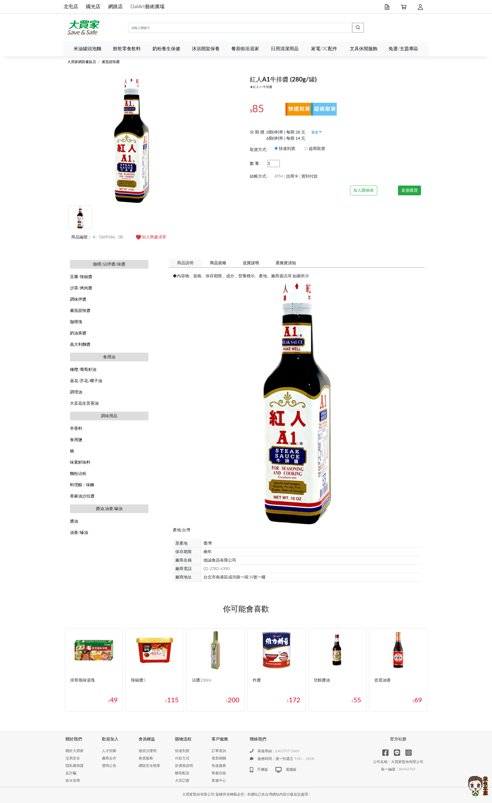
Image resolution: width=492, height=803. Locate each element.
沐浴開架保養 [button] (206, 49)
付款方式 (182, 758)
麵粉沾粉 (78, 474)
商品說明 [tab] (185, 263)
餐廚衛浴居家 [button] (245, 49)
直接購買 (409, 190)
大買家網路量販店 (81, 62)
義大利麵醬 (80, 344)
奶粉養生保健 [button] (166, 49)
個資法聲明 (148, 751)
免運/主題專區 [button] (403, 49)
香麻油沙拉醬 (82, 496)
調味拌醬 (78, 299)
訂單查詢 (219, 751)
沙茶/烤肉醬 (81, 288)
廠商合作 (109, 758)
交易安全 (73, 758)
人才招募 (109, 751)
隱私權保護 (75, 766)
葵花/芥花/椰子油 (86, 381)
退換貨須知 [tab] (285, 263)
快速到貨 (182, 751)
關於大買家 (75, 751)
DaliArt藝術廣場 (147, 6)
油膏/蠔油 (79, 533)
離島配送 (182, 773)
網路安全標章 (149, 766)
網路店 (115, 6)
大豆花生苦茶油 (84, 403)
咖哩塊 (76, 322)
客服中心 (219, 780)
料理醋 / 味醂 (82, 485)
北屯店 (71, 6)
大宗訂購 (182, 780)
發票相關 (219, 758)
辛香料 (76, 428)
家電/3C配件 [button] (324, 49)
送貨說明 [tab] (251, 263)
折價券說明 (184, 766)
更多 (315, 132)
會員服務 (146, 758)
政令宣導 (73, 780)
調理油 (76, 392)
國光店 (93, 6)
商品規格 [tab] (218, 263)
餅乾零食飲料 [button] (127, 49)
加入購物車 (363, 190)
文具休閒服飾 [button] (363, 49)
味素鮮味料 (80, 462)
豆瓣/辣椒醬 (81, 277)
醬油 (74, 521)
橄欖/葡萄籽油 (83, 370)
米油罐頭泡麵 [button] (87, 49)
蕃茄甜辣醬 (111, 62)
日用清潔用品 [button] (285, 49)
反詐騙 (71, 773)
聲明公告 (109, 766)
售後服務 (219, 766)
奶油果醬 (78, 333)
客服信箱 (219, 773)
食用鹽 (76, 440)
